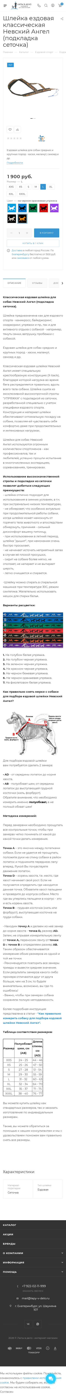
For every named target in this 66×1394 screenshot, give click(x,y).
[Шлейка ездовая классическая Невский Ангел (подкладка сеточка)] (33, 89)
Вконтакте (28, 1324)
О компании (13, 1253)
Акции (8, 1234)
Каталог (9, 1224)
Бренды (9, 1243)
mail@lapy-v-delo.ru (36, 1298)
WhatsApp (38, 1324)
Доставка (17, 250)
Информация (13, 1262)
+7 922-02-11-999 (34, 1286)
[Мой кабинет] (52, 6)
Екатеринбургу (20, 254)
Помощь (10, 1271)
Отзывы (37, 283)
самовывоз (23, 258)
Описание (14, 283)
